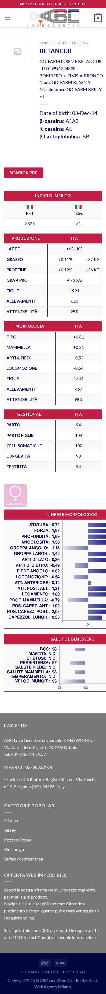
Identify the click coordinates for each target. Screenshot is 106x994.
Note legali (74, 972)
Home (44, 43)
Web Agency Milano (53, 986)
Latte (61, 43)
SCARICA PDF (24, 172)
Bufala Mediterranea (23, 858)
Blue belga (14, 849)
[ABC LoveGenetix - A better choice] (53, 18)
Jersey (10, 830)
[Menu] (7, 17)
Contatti (51, 972)
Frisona (80, 43)
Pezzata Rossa (17, 839)
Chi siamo (30, 972)
